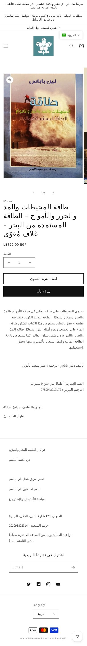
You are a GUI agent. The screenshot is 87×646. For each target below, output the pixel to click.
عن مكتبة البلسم (19, 460)
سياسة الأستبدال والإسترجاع (27, 499)
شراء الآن (43, 291)
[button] (5, 46)
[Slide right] (53, 192)
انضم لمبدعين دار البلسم (24, 489)
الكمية (7, 254)
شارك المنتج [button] (16, 416)
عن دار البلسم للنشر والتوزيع (27, 450)
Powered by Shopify (57, 638)
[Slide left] (34, 192)
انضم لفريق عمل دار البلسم (27, 479)
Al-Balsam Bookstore (37, 638)
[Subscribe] (73, 567)
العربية (41, 614)
